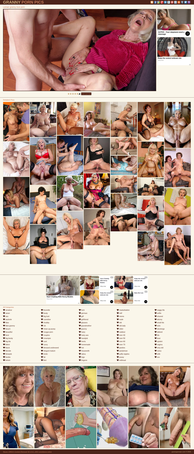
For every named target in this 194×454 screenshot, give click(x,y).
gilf (82, 316)
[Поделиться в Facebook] (155, 2)
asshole (8, 319)
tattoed (159, 332)
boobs (7, 357)
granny (84, 329)
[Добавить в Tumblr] (182, 2)
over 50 (122, 338)
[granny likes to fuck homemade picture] (151, 213)
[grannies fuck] (177, 206)
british (7, 360)
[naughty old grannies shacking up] (124, 203)
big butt (46, 316)
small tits (160, 323)
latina (83, 354)
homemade (85, 345)
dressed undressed (51, 348)
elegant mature (49, 351)
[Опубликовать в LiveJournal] (168, 2)
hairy (83, 332)
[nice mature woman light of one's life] (124, 222)
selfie (159, 313)
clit (44, 326)
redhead (122, 360)
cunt (45, 341)
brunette (46, 310)
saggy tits (161, 310)
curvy (45, 345)
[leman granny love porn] (79, 50)
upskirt (159, 341)
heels (83, 341)
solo (158, 326)
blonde (8, 351)
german (84, 313)
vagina (159, 345)
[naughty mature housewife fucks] (151, 121)
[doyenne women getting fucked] (16, 236)
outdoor (122, 332)
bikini (7, 345)
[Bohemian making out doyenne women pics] (124, 184)
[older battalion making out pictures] (70, 118)
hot (82, 348)
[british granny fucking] (177, 245)
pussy (121, 357)
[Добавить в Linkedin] (165, 2)
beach (7, 329)
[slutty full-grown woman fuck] (16, 196)
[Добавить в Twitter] (185, 2)
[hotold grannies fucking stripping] (177, 167)
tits (158, 335)
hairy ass (84, 335)
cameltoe (47, 319)
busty (45, 313)
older (121, 329)
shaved (160, 316)
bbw (7, 323)
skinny (159, 319)
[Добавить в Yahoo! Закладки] (189, 2)
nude (121, 319)
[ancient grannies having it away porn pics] (97, 190)
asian (7, 313)
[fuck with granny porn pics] (97, 155)
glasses (84, 323)
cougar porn (48, 332)
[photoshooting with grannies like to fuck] (16, 121)
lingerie (84, 360)
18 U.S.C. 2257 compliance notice (40, 452)
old (120, 323)
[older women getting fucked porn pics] (177, 125)
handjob (84, 338)
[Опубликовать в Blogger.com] (152, 2)
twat (158, 338)
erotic (45, 354)
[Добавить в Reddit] (175, 2)
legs (83, 357)
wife (158, 354)
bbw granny (10, 326)
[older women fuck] (70, 230)
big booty (9, 338)
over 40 (122, 335)
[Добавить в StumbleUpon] (178, 2)
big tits (8, 341)
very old (160, 348)
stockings (161, 329)
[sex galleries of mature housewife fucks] (124, 119)
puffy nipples (124, 354)
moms (121, 316)
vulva (159, 351)
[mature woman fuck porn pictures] (151, 246)
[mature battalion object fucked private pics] (97, 227)
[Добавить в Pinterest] (172, 2)
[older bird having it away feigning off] (70, 193)
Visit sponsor (86, 94)
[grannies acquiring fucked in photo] (43, 204)
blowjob (8, 354)
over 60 (122, 341)
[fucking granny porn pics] (43, 244)
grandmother (86, 326)
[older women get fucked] (43, 161)
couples (46, 335)
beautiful (8, 332)
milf (120, 313)
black (7, 348)
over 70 (122, 345)
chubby (46, 323)
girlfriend (84, 319)
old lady (122, 326)
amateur (8, 310)
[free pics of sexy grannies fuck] (124, 146)
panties (122, 348)
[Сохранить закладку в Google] (158, 2)
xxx (158, 357)
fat (44, 357)
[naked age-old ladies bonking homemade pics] (70, 155)
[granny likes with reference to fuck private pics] (16, 159)
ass (6, 316)
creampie (47, 338)
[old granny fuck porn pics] (151, 187)
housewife (85, 351)
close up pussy (49, 329)
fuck (83, 310)
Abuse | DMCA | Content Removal (15, 452)
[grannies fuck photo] (151, 159)
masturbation (124, 310)
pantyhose (123, 351)
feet (44, 360)
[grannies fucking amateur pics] (43, 119)
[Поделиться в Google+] (162, 2)
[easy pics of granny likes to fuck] (124, 165)
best (7, 335)
